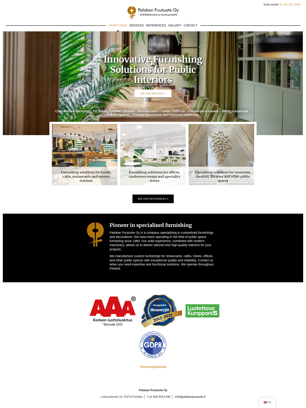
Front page (118, 25)
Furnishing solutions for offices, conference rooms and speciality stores (154, 176)
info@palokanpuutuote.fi (190, 396)
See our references (152, 198)
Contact (190, 25)
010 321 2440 (291, 4)
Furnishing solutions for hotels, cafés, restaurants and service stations (86, 176)
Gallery (175, 25)
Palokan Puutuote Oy (153, 12)
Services (136, 25)
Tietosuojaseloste (153, 367)
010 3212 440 (161, 396)
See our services (152, 93)
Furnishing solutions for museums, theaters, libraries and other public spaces (223, 176)
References (156, 25)
